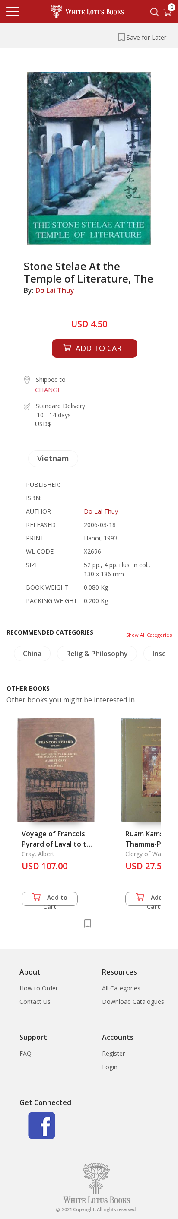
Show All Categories (149, 635)
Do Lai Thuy (54, 290)
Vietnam (53, 458)
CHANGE (48, 389)
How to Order (38, 988)
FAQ (25, 1053)
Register (113, 1053)
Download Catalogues (133, 1001)
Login (110, 1067)
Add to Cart (55, 899)
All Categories (121, 988)
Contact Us (35, 1001)
